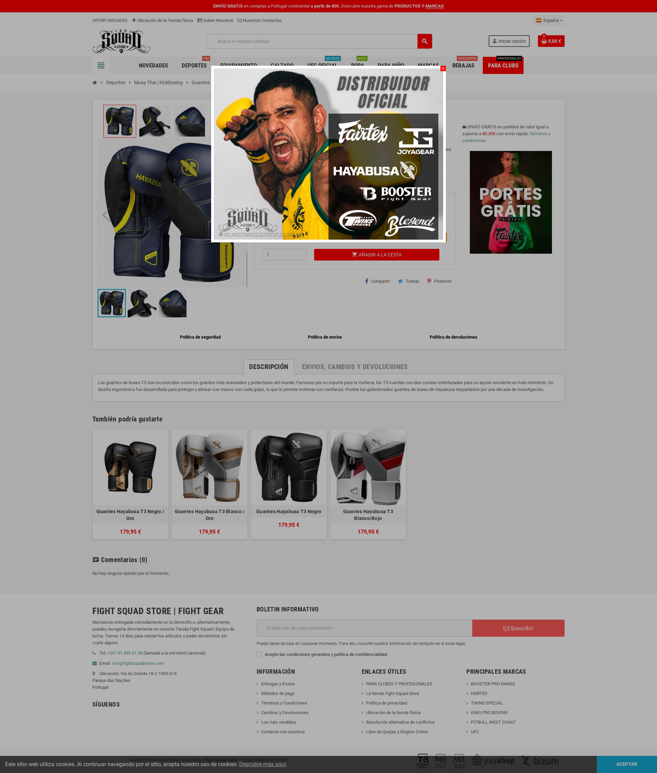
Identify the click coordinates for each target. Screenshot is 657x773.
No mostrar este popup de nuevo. (262, 234)
